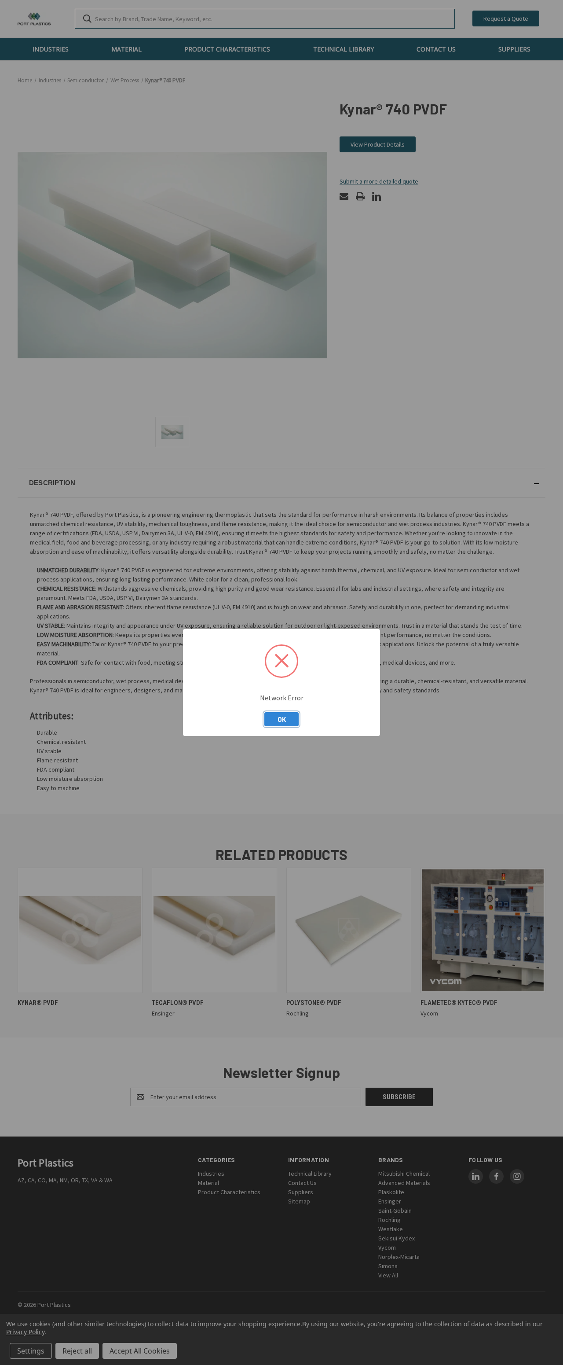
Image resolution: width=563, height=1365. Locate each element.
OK (282, 719)
